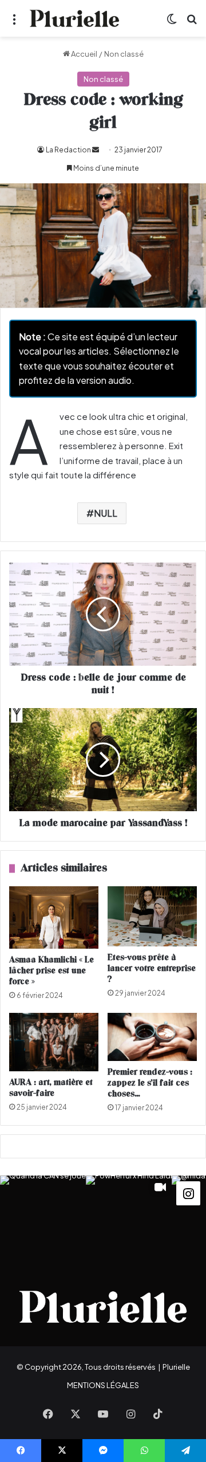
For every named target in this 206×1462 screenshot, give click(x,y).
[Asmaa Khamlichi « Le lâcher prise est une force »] (53, 917)
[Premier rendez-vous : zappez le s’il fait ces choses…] (152, 1037)
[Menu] (14, 23)
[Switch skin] (171, 23)
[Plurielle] (74, 18)
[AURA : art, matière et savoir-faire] (53, 1042)
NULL (105, 513)
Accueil (83, 53)
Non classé (124, 53)
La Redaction (68, 150)
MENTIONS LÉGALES (103, 1385)
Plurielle (176, 1366)
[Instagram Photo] (43, 1218)
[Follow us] (188, 1192)
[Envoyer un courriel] (95, 150)
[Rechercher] (191, 23)
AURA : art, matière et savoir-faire (51, 1087)
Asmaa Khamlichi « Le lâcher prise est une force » (51, 971)
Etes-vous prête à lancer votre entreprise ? (152, 968)
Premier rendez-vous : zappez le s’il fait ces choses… (150, 1083)
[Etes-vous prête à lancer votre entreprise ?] (152, 916)
